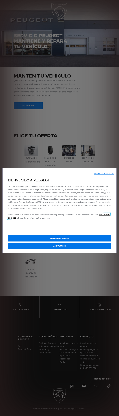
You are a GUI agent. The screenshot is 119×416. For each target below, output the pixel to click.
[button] (104, 174)
